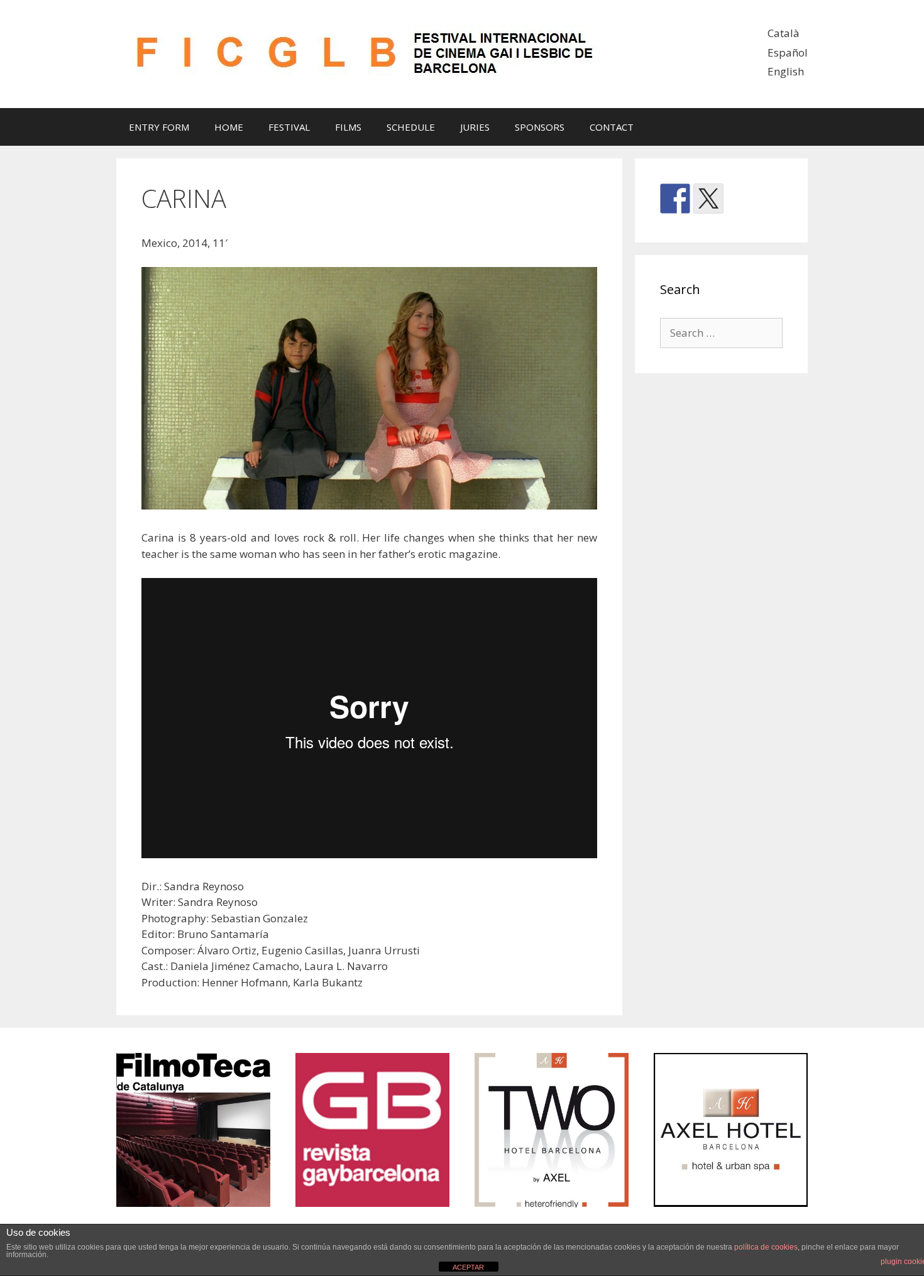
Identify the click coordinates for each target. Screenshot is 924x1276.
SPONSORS (539, 127)
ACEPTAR (468, 1267)
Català (783, 33)
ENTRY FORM (159, 127)
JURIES (475, 127)
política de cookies (766, 1247)
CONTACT (612, 127)
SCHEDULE (411, 127)
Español (787, 52)
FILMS (348, 127)
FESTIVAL (289, 127)
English (785, 71)
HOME (228, 127)
